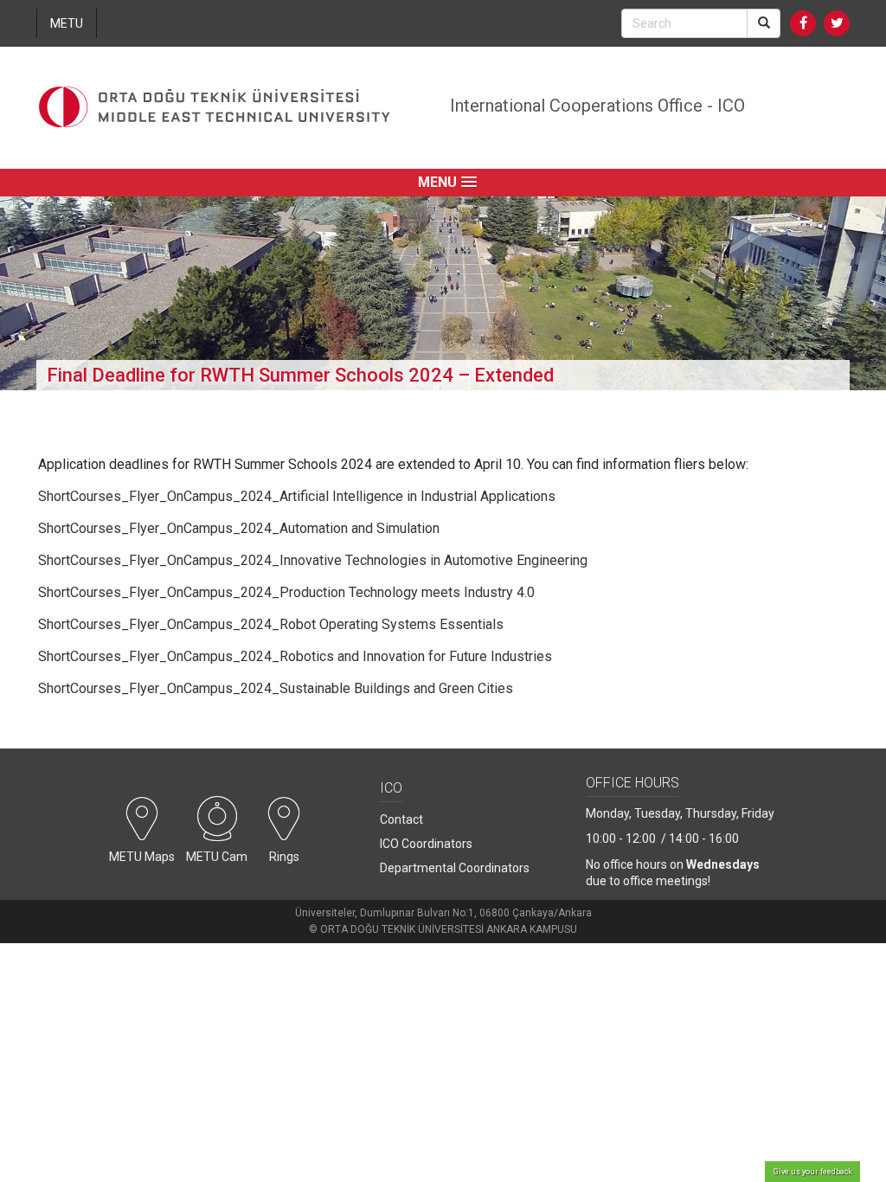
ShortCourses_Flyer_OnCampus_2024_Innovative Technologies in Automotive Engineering (312, 560)
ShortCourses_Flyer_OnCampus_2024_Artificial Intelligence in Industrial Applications (296, 496)
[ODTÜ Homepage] (214, 107)
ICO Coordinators (426, 844)
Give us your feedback (813, 1171)
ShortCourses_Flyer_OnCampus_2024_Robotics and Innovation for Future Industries (295, 656)
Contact (401, 819)
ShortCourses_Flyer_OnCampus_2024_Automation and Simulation (239, 528)
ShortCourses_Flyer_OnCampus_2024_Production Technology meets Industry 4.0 (286, 592)
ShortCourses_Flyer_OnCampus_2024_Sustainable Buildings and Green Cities (275, 688)
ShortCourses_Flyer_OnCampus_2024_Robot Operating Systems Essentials (271, 624)
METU (66, 23)
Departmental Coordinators (455, 868)
